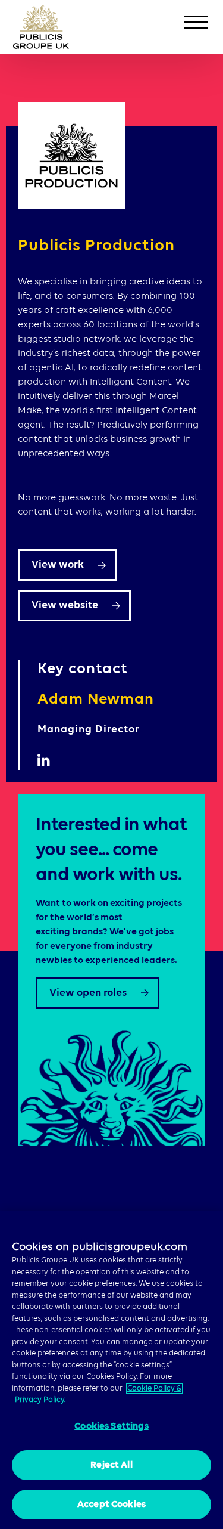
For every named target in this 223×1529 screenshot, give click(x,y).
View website (65, 605)
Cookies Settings (111, 1426)
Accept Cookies (111, 1504)
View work (58, 564)
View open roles (88, 993)
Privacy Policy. (40, 1400)
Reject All (111, 1465)
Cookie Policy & (154, 1388)
